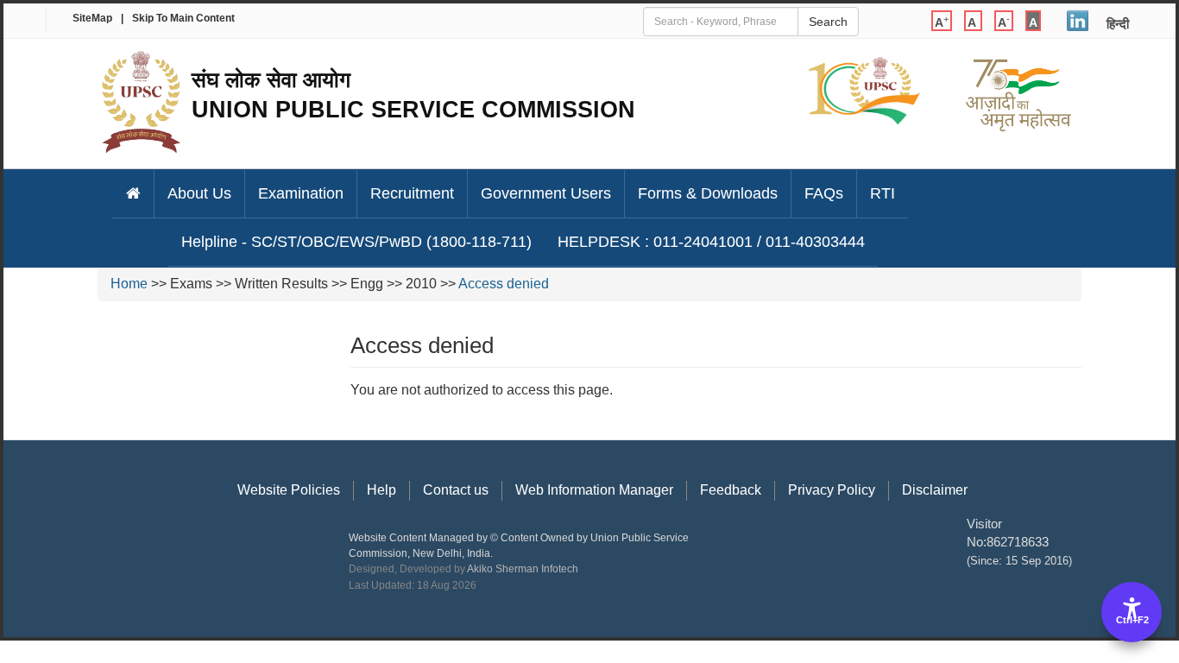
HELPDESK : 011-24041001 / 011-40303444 (711, 241)
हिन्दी (1117, 23)
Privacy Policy (831, 490)
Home (129, 283)
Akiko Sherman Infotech (522, 569)
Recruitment (412, 193)
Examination (301, 193)
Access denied (503, 283)
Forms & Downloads (708, 193)
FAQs (823, 193)
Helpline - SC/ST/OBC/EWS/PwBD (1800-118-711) (356, 241)
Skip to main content (183, 18)
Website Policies (288, 490)
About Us (199, 193)
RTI (882, 193)
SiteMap (92, 18)
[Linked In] (1077, 18)
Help (381, 490)
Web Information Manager (594, 490)
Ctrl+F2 (1132, 620)
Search (828, 21)
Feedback (730, 490)
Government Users (546, 193)
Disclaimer (935, 490)
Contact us (456, 490)
